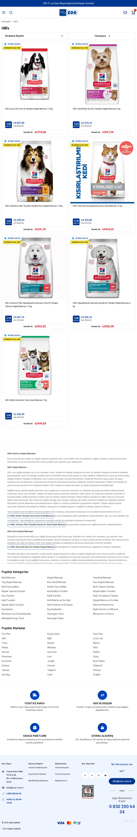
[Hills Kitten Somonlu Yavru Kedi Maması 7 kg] (35, 366)
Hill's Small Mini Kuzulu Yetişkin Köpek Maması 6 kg (96, 109)
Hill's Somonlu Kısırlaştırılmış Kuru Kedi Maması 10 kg (97, 206)
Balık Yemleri (54, 596)
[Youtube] (105, 775)
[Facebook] (85, 775)
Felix (95, 647)
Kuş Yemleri (8, 596)
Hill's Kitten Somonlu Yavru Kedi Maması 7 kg (26, 400)
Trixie (4, 643)
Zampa (5, 670)
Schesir (6, 665)
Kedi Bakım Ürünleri (57, 591)
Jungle (50, 661)
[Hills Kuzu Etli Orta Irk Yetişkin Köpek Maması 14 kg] (35, 74)
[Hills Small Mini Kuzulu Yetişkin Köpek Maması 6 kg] (102, 74)
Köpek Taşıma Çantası (13, 591)
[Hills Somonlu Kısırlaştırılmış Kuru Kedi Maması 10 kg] (102, 171)
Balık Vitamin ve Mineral (105, 609)
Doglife (97, 674)
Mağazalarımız (61, 781)
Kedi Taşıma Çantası (103, 587)
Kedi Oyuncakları (10, 587)
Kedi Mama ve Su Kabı (59, 600)
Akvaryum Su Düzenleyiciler (16, 614)
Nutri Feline (99, 661)
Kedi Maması (8, 577)
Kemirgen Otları (55, 618)
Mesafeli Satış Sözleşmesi (38, 781)
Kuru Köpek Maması (103, 582)
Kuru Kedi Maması (56, 582)
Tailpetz (51, 670)
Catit (49, 674)
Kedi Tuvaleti (8, 600)
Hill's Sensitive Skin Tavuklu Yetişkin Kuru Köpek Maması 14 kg (33, 206)
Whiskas (51, 647)
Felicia (5, 647)
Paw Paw (98, 634)
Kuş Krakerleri (54, 609)
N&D (49, 638)
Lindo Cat (98, 638)
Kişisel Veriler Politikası (37, 774)
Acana (50, 643)
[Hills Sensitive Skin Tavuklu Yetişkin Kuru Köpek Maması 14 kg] (35, 171)
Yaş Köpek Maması (12, 582)
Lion (49, 656)
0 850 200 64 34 (122, 809)
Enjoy (96, 656)
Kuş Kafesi (7, 609)
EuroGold (6, 661)
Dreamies (7, 656)
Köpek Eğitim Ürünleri (13, 605)
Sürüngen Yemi (55, 614)
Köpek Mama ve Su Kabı (105, 600)
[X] (92, 775)
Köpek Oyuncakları (57, 587)
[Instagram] (99, 775)
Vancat (51, 665)
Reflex (96, 652)
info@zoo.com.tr (122, 781)
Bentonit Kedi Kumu (103, 605)
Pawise (97, 670)
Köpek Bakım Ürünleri (104, 591)
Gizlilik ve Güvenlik (62, 774)
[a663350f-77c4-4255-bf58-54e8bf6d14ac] (88, 792)
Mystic (96, 643)
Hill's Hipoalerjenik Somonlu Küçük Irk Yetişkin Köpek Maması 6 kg (102, 305)
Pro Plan (6, 634)
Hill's (4, 638)
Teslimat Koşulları (62, 768)
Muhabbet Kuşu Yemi (13, 618)
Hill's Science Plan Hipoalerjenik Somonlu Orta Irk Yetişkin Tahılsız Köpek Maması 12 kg (31, 305)
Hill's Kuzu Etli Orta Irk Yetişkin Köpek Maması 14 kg (29, 109)
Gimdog (6, 674)
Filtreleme (100, 36)
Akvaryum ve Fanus (103, 614)
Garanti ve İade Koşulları (37, 768)
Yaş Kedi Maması (102, 577)
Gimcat (5, 652)
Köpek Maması (55, 577)
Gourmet (52, 652)
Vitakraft (97, 665)
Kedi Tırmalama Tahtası (105, 596)
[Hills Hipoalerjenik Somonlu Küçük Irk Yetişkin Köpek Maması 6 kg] (102, 268)
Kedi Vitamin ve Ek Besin (60, 605)
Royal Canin (53, 634)
